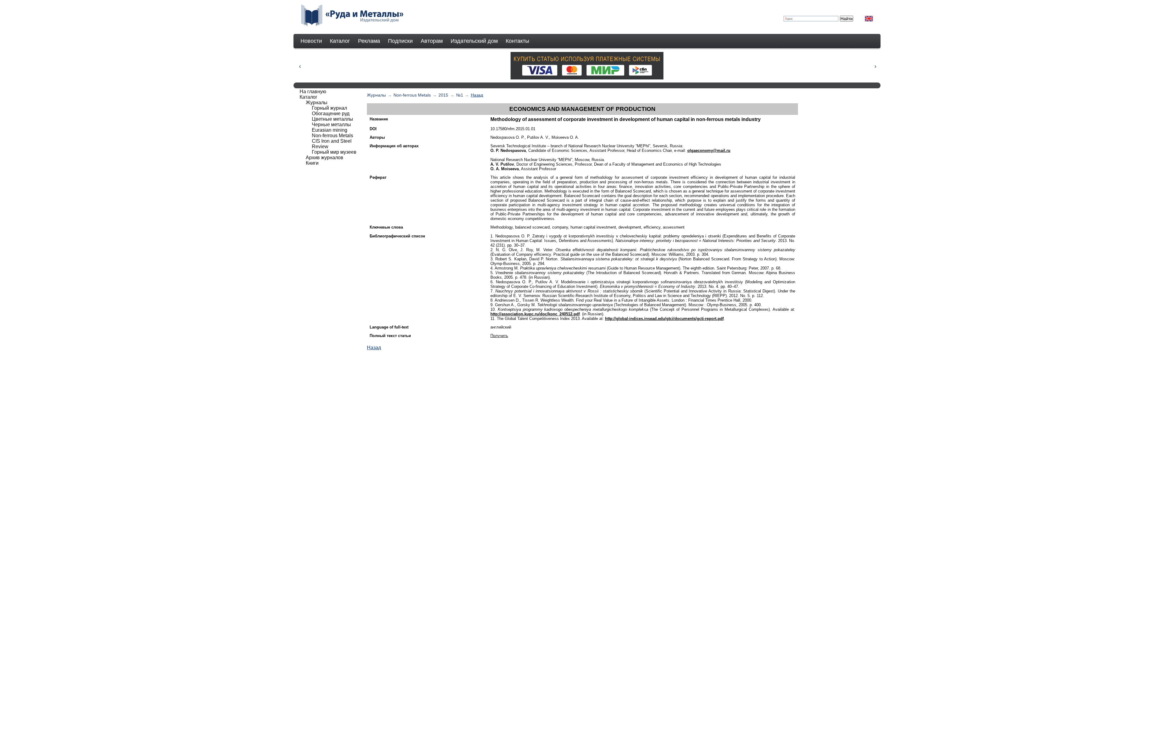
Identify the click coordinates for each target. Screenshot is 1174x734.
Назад (477, 95)
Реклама (369, 41)
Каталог (340, 41)
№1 (459, 95)
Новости (311, 41)
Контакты (517, 41)
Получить (499, 335)
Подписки (400, 41)
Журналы (376, 95)
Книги (312, 163)
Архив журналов (324, 157)
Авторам (432, 41)
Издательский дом (474, 41)
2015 (443, 95)
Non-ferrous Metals (412, 95)
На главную (313, 91)
